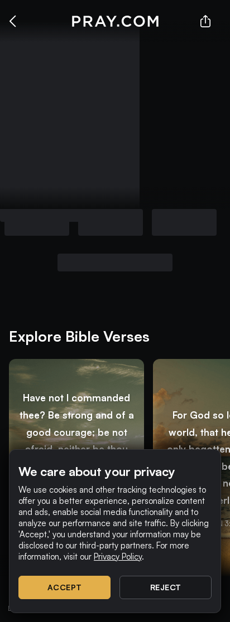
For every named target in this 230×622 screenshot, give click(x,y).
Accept (64, 587)
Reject (165, 587)
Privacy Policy (118, 556)
